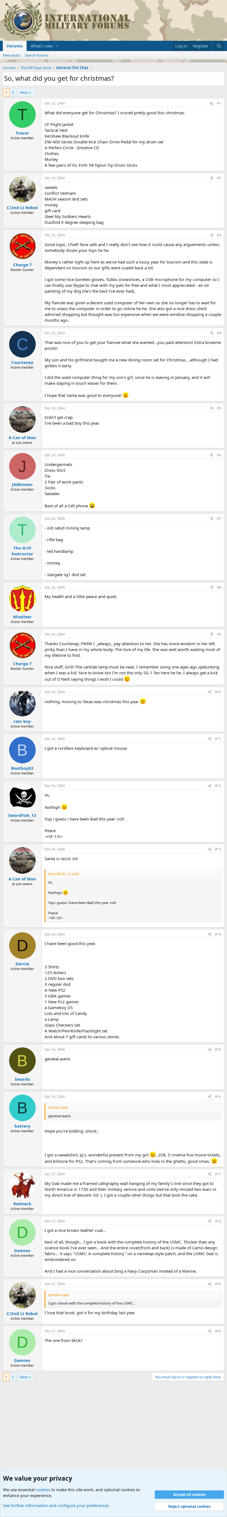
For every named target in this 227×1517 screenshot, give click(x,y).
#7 (219, 518)
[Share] (211, 103)
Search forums (36, 55)
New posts (11, 55)
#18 (218, 1221)
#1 (219, 103)
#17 (218, 1174)
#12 (218, 785)
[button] (57, 46)
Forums (14, 46)
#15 (218, 1049)
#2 (219, 178)
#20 (218, 1331)
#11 (218, 738)
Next (24, 92)
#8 (219, 587)
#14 (218, 934)
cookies (43, 1489)
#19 (218, 1284)
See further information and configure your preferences (56, 1505)
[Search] (218, 46)
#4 (219, 333)
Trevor (22, 133)
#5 (219, 408)
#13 (218, 849)
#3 (219, 235)
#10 (218, 692)
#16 (218, 1096)
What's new (42, 46)
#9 (219, 634)
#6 (219, 455)
